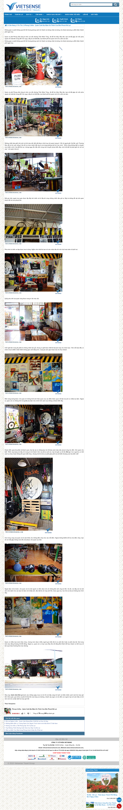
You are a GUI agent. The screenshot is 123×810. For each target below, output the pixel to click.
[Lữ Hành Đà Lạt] (6, 25)
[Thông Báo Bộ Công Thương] (74, 760)
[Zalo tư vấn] (119, 799)
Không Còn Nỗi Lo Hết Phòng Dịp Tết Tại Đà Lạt (20, 725)
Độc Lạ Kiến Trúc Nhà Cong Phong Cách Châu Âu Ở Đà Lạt (24, 730)
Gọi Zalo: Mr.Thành (73, 20)
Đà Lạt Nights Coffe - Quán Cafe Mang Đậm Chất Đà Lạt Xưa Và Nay (27, 721)
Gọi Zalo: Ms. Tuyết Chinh (54, 20)
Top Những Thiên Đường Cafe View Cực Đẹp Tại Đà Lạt (23, 728)
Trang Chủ (28, 6)
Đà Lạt (22, 147)
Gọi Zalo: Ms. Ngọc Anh (37, 20)
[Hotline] (119, 806)
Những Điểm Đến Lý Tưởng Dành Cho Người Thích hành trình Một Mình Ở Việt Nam (32, 723)
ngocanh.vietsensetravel (41, 21)
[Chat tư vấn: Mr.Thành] (76, 21)
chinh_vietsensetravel (58, 21)
